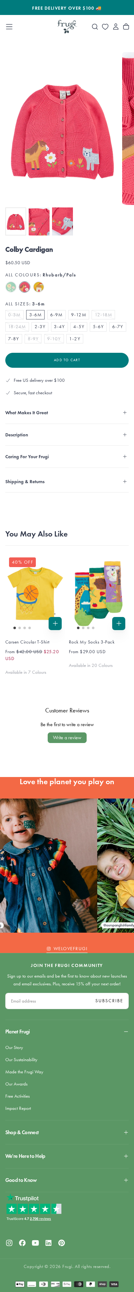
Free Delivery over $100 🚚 (67, 8)
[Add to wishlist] (105, 27)
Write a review (67, 738)
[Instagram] (9, 1243)
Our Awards (16, 1084)
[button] (9, 27)
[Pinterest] (61, 1243)
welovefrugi (71, 948)
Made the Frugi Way (24, 1072)
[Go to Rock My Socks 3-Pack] (99, 593)
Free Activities (17, 1096)
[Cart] (126, 27)
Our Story (14, 1047)
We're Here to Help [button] (25, 1156)
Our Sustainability (21, 1059)
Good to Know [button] (21, 1180)
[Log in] (116, 27)
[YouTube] (35, 1243)
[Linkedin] (48, 1243)
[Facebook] (22, 1243)
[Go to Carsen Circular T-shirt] (35, 593)
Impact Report (18, 1108)
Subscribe (109, 1000)
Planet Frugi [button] (17, 1031)
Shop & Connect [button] (22, 1132)
